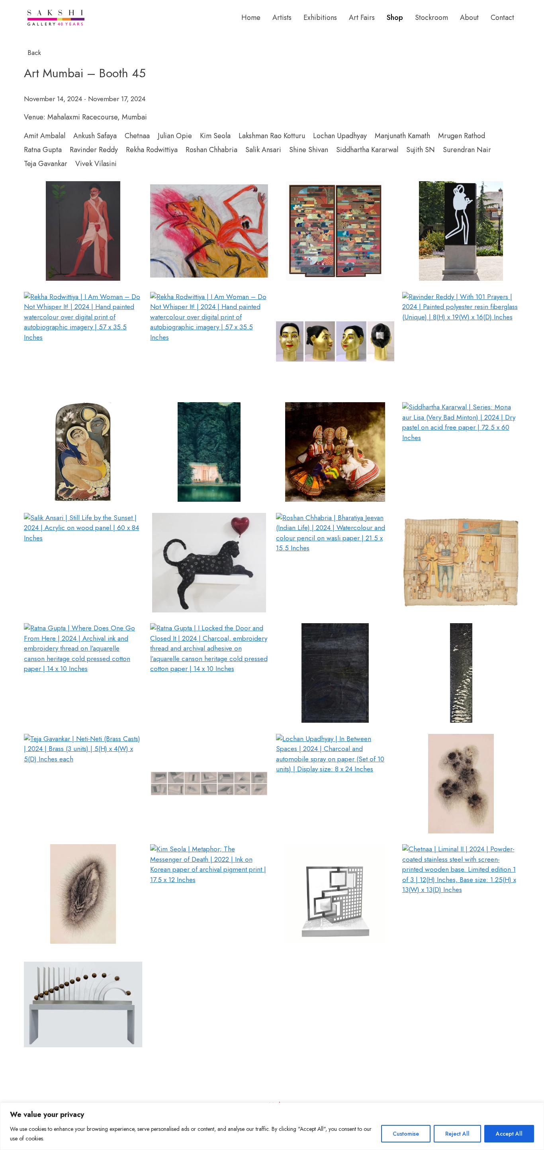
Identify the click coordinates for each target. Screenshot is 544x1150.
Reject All (457, 1134)
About (469, 17)
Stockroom (431, 17)
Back (33, 52)
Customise (406, 1134)
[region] (272, 1126)
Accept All (509, 1134)
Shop (395, 17)
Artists (282, 17)
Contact (502, 17)
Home (250, 17)
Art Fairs (362, 17)
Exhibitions (320, 17)
